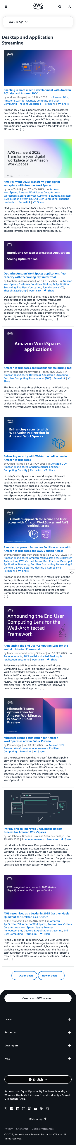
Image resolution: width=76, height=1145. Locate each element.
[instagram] (23, 1109)
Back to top (35, 1118)
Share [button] (65, 103)
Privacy (8, 1128)
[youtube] (35, 1109)
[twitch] (29, 1109)
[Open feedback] (72, 572)
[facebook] (11, 1109)
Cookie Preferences (42, 1128)
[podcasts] (41, 1109)
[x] (5, 1109)
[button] (18, 21)
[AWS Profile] (69, 6)
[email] (47, 1109)
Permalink (49, 103)
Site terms (22, 1128)
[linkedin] (17, 1109)
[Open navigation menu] (6, 7)
